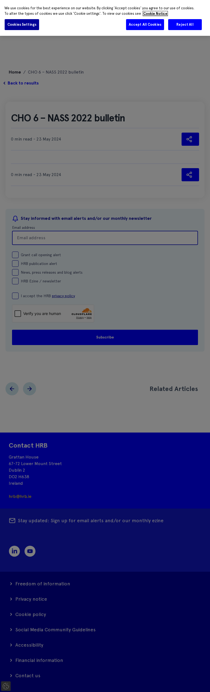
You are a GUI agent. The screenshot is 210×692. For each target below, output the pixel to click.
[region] (105, 18)
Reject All (184, 24)
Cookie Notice (155, 13)
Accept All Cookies (145, 24)
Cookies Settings (21, 24)
